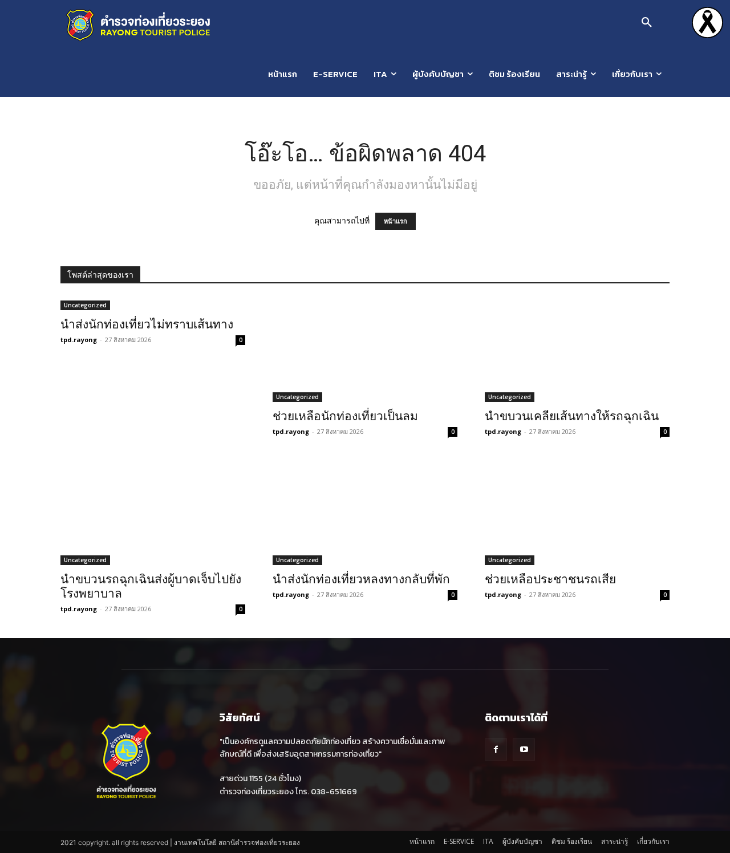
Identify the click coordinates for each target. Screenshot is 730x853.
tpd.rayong (78, 339)
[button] (647, 23)
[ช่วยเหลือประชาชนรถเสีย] (577, 512)
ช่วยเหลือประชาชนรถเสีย (550, 579)
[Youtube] (524, 749)
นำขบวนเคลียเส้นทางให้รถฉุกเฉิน (572, 416)
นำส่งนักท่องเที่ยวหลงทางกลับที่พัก (361, 579)
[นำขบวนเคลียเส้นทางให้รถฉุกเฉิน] (577, 350)
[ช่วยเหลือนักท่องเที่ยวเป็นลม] (365, 350)
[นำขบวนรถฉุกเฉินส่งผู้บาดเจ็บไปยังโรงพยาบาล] (152, 512)
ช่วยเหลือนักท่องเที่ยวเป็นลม (345, 416)
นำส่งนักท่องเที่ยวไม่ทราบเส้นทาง (146, 324)
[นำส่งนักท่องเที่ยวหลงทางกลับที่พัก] (365, 512)
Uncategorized (85, 305)
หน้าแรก (395, 221)
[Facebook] (496, 749)
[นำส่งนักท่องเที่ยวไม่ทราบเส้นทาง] (152, 304)
